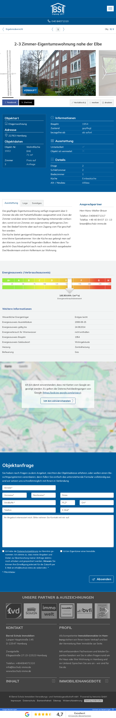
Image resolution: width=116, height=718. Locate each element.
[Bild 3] (30, 97)
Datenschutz (29, 700)
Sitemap (57, 700)
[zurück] (9, 611)
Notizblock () (80, 102)
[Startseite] (58, 8)
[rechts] (63, 29)
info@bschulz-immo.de (18, 667)
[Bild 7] (74, 97)
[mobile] (110, 8)
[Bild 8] (86, 97)
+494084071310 (25, 663)
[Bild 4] (41, 97)
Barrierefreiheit (44, 700)
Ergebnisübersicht (14, 29)
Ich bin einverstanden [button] (57, 400)
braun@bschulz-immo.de (93, 223)
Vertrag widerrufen (93, 700)
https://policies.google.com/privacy (62, 392)
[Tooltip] (112, 709)
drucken (108, 102)
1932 (8, 150)
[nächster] (106, 611)
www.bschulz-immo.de (18, 671)
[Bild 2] (19, 97)
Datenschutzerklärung (27, 551)
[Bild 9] (97, 97)
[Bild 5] (52, 97)
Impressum (16, 700)
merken (95, 102)
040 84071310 (60, 21)
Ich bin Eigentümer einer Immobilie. (79, 551)
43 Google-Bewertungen (79, 716)
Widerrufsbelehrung (72, 700)
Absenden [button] (104, 579)
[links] (52, 29)
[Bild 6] (63, 97)
